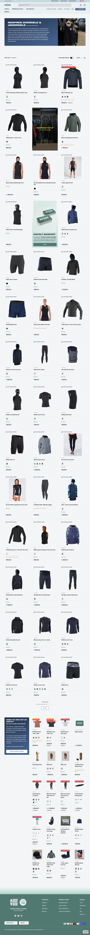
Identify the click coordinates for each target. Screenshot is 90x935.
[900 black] (35, 97)
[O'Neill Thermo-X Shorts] (17, 264)
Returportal (44, 908)
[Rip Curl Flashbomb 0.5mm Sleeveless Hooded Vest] (45, 167)
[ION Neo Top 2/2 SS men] (17, 670)
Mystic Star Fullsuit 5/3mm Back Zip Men (51, 795)
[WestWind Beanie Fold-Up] (79, 821)
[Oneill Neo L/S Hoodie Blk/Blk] (72, 264)
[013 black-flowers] (62, 689)
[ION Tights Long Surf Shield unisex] (72, 580)
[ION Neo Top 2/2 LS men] (72, 625)
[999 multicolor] (62, 374)
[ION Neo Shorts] (72, 670)
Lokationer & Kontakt (51, 9)
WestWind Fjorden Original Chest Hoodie (51, 865)
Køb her (44, 244)
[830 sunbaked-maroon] (40, 464)
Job (80, 908)
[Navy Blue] (34, 738)
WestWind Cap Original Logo (36, 864)
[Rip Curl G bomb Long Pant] (72, 444)
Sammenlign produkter (64, 57)
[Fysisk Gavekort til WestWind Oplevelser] (65, 821)
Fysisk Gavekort (63, 1)
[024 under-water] (62, 554)
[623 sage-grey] (35, 464)
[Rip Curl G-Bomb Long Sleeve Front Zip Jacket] (17, 489)
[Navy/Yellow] (39, 833)
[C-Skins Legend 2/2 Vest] (72, 167)
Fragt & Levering (63, 905)
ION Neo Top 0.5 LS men (39, 685)
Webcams (60, 9)
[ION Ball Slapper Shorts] (17, 309)
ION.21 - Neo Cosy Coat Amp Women (69, 505)
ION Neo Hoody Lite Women (67, 550)
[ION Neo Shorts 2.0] (17, 444)
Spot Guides (67, 9)
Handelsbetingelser (63, 902)
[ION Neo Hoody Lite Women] (72, 535)
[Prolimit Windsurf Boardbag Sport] (79, 785)
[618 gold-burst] (40, 689)
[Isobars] (50, 835)
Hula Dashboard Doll (37, 764)
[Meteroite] (76, 869)
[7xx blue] (7, 329)
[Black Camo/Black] (34, 800)
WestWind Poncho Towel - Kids (51, 732)
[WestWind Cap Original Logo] (37, 854)
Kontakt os (44, 902)
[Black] (7, 97)
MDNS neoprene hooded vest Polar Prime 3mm (44, 550)
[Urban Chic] (48, 871)
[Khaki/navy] (34, 836)
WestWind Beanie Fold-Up (79, 830)
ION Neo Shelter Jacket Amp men (69, 229)
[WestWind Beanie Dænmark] (79, 854)
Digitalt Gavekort (54, 1)
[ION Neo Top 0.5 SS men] (45, 399)
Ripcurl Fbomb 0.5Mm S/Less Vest (42, 324)
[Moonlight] (34, 871)
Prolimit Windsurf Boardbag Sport (79, 794)
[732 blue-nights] (62, 234)
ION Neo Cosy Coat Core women (13, 369)
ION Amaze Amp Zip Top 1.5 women (42, 640)
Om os (81, 902)
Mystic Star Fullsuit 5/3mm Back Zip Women (65, 795)
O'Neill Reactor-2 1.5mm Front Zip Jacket (71, 324)
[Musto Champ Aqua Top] (72, 77)
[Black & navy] (53, 835)
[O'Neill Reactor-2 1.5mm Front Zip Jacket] (72, 309)
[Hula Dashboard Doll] (37, 756)
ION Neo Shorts (64, 685)
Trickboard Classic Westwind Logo (79, 765)
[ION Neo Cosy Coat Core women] (17, 354)
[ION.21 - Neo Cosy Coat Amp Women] (72, 489)
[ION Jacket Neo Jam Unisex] (72, 354)
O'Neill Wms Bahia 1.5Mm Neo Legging (43, 505)
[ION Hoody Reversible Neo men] (17, 625)
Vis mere (45, 708)
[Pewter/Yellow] (81, 800)
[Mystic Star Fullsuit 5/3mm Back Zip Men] (51, 785)
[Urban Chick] (36, 738)
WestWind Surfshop (12, 929)
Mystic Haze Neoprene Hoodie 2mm (69, 137)
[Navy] (67, 97)
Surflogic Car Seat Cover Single (51, 830)
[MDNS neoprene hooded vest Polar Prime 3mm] (45, 535)
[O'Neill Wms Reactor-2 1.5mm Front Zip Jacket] (17, 535)
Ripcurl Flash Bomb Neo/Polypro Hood (14, 183)
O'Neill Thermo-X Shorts (11, 279)
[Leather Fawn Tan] (53, 769)
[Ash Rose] (39, 738)
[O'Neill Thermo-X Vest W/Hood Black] (17, 214)
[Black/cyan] (36, 833)
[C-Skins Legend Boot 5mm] (65, 854)
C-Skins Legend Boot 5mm (64, 864)
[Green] (39, 869)
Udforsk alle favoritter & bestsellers (17, 751)
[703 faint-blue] (67, 234)
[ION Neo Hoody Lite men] (45, 444)
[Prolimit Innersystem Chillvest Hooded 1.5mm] (17, 77)
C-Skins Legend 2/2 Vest (67, 183)
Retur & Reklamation (64, 908)
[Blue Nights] (78, 869)
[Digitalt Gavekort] (79, 723)
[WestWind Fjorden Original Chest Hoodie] (51, 854)
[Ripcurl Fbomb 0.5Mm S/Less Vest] (45, 309)
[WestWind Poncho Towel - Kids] (51, 723)
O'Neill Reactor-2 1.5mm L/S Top (13, 137)
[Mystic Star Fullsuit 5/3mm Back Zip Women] (65, 785)
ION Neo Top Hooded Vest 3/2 (12, 414)
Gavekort (44, 905)
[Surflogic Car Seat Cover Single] (51, 821)
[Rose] (81, 835)
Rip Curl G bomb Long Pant (67, 459)
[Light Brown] (78, 835)
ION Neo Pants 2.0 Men (39, 369)
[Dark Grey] (64, 738)
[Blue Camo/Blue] (36, 800)
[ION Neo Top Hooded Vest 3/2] (17, 399)
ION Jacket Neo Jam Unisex (67, 369)
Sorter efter (7, 57)
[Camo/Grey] (39, 800)
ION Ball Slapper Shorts (11, 324)
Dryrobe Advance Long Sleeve (36, 794)
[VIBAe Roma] (51, 756)
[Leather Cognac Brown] (48, 769)
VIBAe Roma (49, 764)
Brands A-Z (82, 914)
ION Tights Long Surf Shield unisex (69, 595)
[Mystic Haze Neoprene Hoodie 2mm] (72, 122)
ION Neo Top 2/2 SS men (11, 685)
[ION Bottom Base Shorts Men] (45, 264)
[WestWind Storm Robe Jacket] (65, 723)
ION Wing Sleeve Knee (66, 414)
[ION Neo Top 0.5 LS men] (45, 670)
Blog (73, 9)
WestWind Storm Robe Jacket (65, 732)
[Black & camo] (48, 835)
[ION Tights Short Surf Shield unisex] (45, 580)
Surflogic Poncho (36, 829)
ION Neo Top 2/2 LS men (67, 640)
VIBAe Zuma (63, 764)
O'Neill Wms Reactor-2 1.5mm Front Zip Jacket (17, 550)
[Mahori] (48, 838)
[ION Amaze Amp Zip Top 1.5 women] (45, 625)
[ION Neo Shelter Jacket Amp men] (72, 214)
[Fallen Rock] (50, 871)
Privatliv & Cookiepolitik (64, 911)
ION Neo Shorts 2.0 (10, 459)
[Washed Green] (81, 869)
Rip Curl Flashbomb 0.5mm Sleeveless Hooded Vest (44, 183)
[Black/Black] (62, 329)
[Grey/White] (78, 800)
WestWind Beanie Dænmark (79, 864)
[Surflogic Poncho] (37, 821)
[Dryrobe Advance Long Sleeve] (37, 785)
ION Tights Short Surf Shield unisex (42, 595)
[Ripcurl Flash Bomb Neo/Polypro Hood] (17, 167)
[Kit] (62, 738)
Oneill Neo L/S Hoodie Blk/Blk (68, 279)
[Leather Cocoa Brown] (50, 769)
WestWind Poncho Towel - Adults (37, 732)
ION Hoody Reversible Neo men (13, 640)
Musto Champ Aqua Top (66, 92)
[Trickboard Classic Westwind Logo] (79, 756)
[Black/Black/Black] (7, 142)
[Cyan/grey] (34, 833)
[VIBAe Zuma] (65, 756)
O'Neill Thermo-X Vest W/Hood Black (14, 229)
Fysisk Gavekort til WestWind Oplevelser (65, 831)
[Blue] (65, 97)
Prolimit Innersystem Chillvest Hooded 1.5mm (16, 92)
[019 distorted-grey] (7, 644)
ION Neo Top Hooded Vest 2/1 (40, 92)
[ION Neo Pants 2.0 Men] (45, 354)
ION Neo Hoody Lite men (39, 459)
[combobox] (44, 5)
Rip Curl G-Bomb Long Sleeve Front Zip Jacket (16, 505)
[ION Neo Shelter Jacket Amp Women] (17, 580)
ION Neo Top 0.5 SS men (39, 414)
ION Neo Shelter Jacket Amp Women (14, 595)
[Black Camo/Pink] (34, 802)
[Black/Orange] (76, 800)
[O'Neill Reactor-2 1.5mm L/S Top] (17, 122)
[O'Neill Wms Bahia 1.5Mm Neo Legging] (45, 489)
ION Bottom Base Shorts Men (40, 279)
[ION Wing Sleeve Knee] (72, 399)
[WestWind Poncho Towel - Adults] (37, 723)
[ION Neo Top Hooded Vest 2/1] (45, 77)
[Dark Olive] (62, 142)
